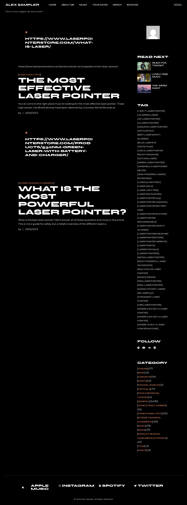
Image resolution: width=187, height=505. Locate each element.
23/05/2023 (31, 113)
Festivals (144, 389)
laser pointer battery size (151, 208)
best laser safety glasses (149, 137)
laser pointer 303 (149, 198)
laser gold (145, 186)
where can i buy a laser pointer (152, 311)
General (143, 401)
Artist (149, 131)
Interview (144, 178)
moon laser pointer (150, 257)
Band (141, 372)
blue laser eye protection (146, 144)
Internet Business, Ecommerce (36, 183)
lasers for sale (148, 249)
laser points (146, 245)
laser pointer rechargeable (146, 220)
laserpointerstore (150, 237)
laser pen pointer (149, 194)
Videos (142, 450)
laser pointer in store (152, 214)
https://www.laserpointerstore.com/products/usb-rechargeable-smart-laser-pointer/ (68, 66)
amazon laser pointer (152, 127)
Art (140, 131)
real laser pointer (150, 285)
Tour (141, 446)
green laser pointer (151, 162)
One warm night (159, 87)
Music (141, 277)
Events (142, 381)
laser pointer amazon (152, 202)
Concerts (144, 377)
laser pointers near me (152, 233)
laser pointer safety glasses (151, 228)
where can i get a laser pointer (152, 319)
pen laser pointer (149, 281)
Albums (143, 368)
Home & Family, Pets (29, 75)
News (151, 277)
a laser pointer (148, 123)
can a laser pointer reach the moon (150, 152)
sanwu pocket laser (151, 289)
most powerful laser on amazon (151, 263)
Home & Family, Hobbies (152, 405)
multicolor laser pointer (149, 271)
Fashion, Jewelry (149, 385)
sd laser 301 (145, 293)
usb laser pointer (149, 305)
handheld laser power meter (152, 168)
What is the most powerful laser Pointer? (72, 200)
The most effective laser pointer (69, 88)
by (20, 113)
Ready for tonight (159, 64)
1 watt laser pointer (151, 111)
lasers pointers (148, 253)
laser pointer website (152, 241)
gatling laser (147, 158)
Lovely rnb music (160, 75)
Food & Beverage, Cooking (148, 395)
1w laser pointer (148, 119)
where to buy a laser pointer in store (151, 326)
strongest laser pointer (148, 299)
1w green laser (147, 115)
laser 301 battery (149, 182)
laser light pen (148, 190)
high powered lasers (151, 174)
